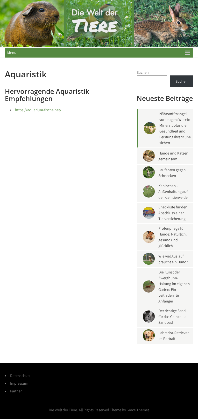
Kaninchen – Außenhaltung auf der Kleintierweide (173, 191)
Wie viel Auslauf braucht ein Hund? (173, 259)
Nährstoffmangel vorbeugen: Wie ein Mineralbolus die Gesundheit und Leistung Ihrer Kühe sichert (175, 128)
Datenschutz (20, 375)
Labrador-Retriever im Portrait (173, 335)
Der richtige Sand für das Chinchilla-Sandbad (173, 316)
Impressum (19, 383)
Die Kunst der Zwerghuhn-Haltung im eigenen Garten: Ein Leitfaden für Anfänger (174, 287)
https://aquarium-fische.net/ (38, 109)
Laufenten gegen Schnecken (172, 172)
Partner (16, 391)
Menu (11, 52)
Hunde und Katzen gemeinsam (173, 156)
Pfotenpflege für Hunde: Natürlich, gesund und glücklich (172, 237)
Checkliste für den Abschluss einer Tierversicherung (172, 213)
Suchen (143, 72)
